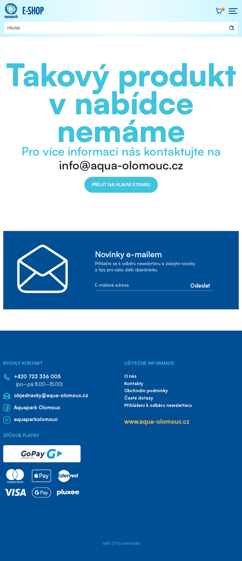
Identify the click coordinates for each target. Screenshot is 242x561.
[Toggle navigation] (232, 11)
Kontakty (133, 383)
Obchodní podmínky (146, 390)
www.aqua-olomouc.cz (156, 421)
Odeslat (200, 285)
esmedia (131, 543)
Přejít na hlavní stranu (121, 184)
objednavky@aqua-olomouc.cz (51, 395)
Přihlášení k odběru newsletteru (158, 405)
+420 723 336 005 (37, 376)
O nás (130, 376)
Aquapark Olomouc (37, 407)
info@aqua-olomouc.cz (121, 165)
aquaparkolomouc (36, 419)
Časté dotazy (138, 398)
